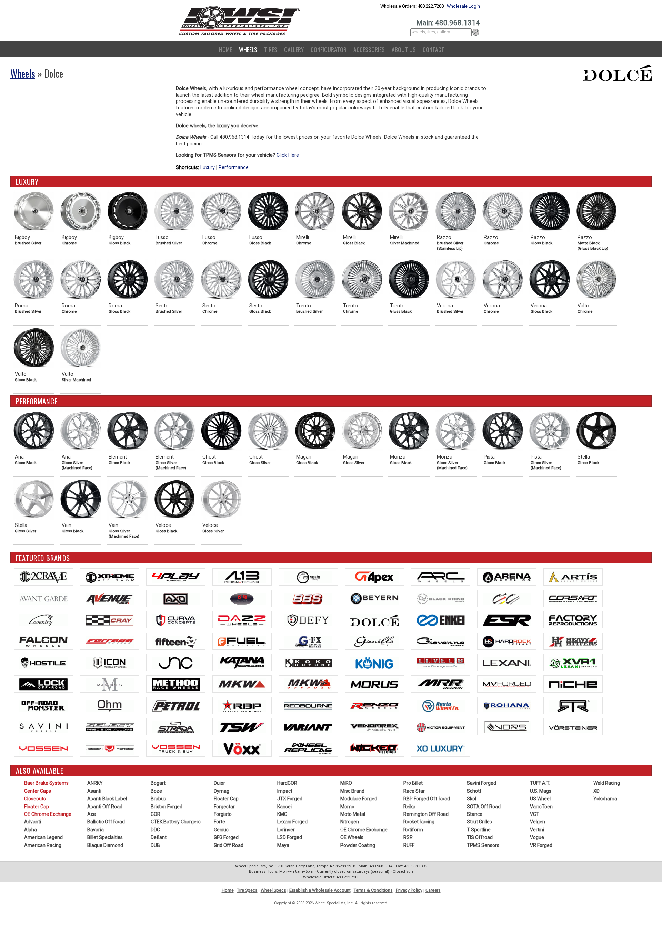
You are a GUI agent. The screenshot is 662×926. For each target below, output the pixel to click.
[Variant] (308, 726)
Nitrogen (349, 821)
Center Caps (37, 791)
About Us (404, 49)
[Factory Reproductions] (573, 619)
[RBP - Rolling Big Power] (242, 705)
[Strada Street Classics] (175, 726)
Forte (219, 821)
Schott (474, 791)
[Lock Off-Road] (43, 684)
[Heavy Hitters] (573, 641)
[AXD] (175, 598)
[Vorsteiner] (573, 726)
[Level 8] (440, 662)
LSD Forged (289, 837)
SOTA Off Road (484, 806)
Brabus (158, 798)
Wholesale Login (463, 6)
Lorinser (286, 829)
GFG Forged (226, 837)
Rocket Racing (418, 821)
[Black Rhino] (440, 598)
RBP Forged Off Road (426, 798)
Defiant (159, 837)
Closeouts (35, 798)
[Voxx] (242, 748)
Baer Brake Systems (46, 783)
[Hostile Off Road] (43, 662)
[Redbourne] (308, 705)
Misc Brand (352, 791)
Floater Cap (36, 806)
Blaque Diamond (105, 845)
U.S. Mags (540, 791)
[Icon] (109, 662)
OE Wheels (351, 837)
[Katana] (242, 662)
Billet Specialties (105, 837)
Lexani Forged (292, 821)
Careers (433, 890)
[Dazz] (242, 619)
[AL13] (242, 577)
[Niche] (573, 684)
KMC (282, 814)
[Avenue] (109, 598)
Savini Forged (481, 783)
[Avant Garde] (43, 598)
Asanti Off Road (104, 806)
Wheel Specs (273, 890)
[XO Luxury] (440, 748)
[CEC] (506, 598)
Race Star (414, 791)
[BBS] (308, 598)
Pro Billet (413, 783)
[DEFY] (308, 619)
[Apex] (374, 577)
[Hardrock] (506, 641)
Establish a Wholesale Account (320, 890)
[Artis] (573, 577)
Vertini (537, 829)
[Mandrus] (109, 684)
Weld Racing (606, 783)
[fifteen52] (175, 641)
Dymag (221, 791)
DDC (155, 829)
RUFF (408, 845)
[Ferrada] (109, 641)
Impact (284, 791)
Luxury (207, 168)
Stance (474, 814)
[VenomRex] (374, 726)
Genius (221, 829)
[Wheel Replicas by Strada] (308, 748)
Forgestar (224, 806)
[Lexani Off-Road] (573, 662)
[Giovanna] (440, 641)
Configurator (329, 49)
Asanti (94, 791)
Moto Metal (352, 814)
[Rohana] (506, 705)
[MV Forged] (506, 684)
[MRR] (440, 684)
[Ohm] (109, 705)
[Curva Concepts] (175, 619)
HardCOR (287, 783)
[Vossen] (43, 748)
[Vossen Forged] (109, 748)
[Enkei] (440, 619)
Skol (471, 798)
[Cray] (109, 619)
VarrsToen (541, 806)
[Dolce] (374, 619)
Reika (409, 806)
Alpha (30, 829)
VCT (534, 814)
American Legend (43, 837)
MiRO (346, 783)
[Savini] (43, 726)
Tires (270, 49)
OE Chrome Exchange (47, 814)
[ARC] (440, 577)
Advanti (32, 821)
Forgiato (223, 814)
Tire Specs (247, 890)
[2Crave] (43, 577)
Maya (283, 845)
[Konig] (374, 662)
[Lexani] (506, 662)
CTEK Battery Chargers (176, 821)
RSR (408, 837)
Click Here (288, 155)
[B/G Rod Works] (242, 598)
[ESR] (506, 619)
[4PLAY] (175, 577)
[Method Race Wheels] (175, 684)
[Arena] (506, 577)
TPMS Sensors (483, 845)
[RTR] (573, 705)
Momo (347, 806)
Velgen (537, 821)
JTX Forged (289, 798)
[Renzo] (374, 705)
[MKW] (242, 684)
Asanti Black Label (107, 798)
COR (155, 814)
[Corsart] (573, 598)
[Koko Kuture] (308, 662)
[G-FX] (308, 641)
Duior (219, 783)
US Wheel (540, 798)
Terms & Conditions (373, 890)
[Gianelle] (374, 641)
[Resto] (440, 705)
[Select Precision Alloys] (109, 726)
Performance (234, 168)
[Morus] (374, 684)
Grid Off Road (228, 845)
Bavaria (95, 829)
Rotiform (413, 829)
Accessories (369, 49)
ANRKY (95, 783)
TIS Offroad (480, 837)
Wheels (248, 49)
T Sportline (479, 829)
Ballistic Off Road (106, 821)
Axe (91, 814)
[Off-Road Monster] (43, 705)
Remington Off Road (426, 814)
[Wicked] (374, 748)
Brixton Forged (166, 806)
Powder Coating (357, 845)
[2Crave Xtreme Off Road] (109, 577)
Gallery (294, 49)
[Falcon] (43, 641)
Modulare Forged (358, 798)
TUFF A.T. (540, 783)
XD (596, 791)
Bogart (158, 783)
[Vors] (506, 726)
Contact (433, 49)
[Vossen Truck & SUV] (175, 748)
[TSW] (242, 726)
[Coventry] (43, 619)
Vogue (537, 837)
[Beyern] (374, 598)
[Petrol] (175, 705)
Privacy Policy (409, 890)
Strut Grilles (479, 821)
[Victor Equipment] (440, 726)
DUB (155, 845)
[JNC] (175, 662)
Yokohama (605, 798)
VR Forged (541, 845)
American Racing (42, 845)
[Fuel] (242, 641)
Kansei (284, 806)
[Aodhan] (308, 577)
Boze (156, 791)
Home (225, 49)
